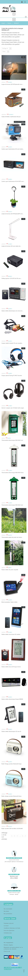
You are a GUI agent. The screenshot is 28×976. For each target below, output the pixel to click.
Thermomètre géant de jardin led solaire (12, 537)
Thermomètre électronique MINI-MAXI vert (12, 440)
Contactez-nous (8, 933)
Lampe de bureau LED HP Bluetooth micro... (12, 84)
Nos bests (6, 911)
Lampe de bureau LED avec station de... (11, 246)
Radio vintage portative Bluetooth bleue (11, 796)
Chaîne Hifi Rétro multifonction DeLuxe (11, 116)
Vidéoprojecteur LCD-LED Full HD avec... (12, 278)
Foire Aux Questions (9, 930)
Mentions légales (8, 945)
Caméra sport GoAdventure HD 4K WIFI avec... (13, 181)
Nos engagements (8, 942)
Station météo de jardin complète (10, 569)
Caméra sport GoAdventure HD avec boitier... (13, 149)
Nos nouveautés (8, 909)
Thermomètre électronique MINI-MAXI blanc (13, 472)
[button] (24, 971)
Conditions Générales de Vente (12, 928)
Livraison (6, 925)
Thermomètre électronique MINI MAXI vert (12, 505)
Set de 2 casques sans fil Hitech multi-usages (13, 408)
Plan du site (7, 951)
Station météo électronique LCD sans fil (11, 731)
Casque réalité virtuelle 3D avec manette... (12, 343)
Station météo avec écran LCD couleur (11, 634)
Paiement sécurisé (8, 923)
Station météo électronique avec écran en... (12, 310)
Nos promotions (8, 913)
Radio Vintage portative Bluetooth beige (11, 764)
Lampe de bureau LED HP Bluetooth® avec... (13, 213)
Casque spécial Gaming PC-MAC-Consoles (12, 375)
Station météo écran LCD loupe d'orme (11, 666)
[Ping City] (9, 8)
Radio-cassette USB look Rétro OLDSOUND (12, 828)
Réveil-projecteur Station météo (9, 602)
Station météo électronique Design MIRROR (12, 699)
